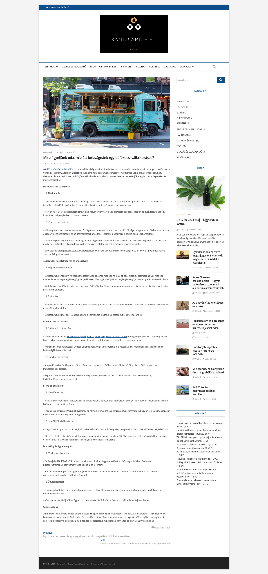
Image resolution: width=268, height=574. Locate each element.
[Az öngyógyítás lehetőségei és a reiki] (182, 305)
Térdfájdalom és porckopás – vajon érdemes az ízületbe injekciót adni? (208, 324)
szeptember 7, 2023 (212, 311)
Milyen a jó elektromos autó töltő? (193, 458)
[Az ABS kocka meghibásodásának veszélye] (182, 390)
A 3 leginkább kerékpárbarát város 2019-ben (199, 462)
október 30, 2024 (194, 230)
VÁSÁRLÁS (185, 66)
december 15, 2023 (212, 293)
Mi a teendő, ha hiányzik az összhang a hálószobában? (208, 370)
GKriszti (197, 293)
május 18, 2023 (210, 359)
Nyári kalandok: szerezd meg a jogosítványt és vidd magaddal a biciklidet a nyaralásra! (207, 257)
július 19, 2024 (62, 163)
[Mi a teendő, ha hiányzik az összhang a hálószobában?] (182, 371)
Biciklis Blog (49, 563)
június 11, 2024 (212, 267)
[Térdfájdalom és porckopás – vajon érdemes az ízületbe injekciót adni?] (182, 323)
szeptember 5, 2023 (201, 337)
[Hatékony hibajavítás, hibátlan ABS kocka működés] (182, 350)
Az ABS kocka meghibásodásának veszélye (203, 390)
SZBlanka (198, 267)
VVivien (197, 359)
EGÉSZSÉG (154, 66)
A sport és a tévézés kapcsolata (192, 444)
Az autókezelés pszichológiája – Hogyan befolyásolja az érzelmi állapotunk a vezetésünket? (208, 283)
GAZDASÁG (170, 66)
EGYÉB (180, 112)
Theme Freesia (73, 564)
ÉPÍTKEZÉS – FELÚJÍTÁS (133, 66)
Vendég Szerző (200, 333)
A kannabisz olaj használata (190, 448)
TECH (93, 66)
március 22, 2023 (211, 377)
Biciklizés (181, 122)
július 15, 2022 (210, 399)
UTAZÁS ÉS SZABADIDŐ (74, 66)
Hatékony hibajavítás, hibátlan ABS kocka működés (204, 350)
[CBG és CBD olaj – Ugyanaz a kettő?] (200, 193)
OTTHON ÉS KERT (108, 66)
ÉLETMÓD (50, 66)
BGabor (48, 163)
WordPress (84, 564)
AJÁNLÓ (180, 101)
